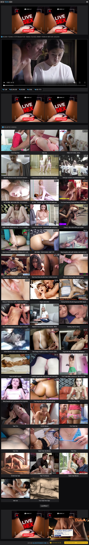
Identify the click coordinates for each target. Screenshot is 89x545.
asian (23, 89)
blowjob (14, 89)
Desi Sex (6, 2)
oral (30, 89)
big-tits (38, 89)
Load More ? (44, 506)
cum (5, 89)
